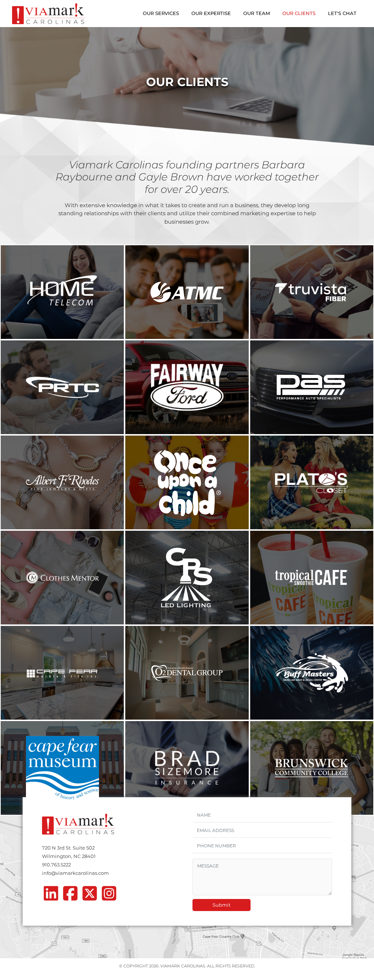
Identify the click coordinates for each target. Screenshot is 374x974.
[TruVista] (311, 292)
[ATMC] (187, 292)
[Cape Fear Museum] (62, 768)
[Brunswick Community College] (311, 768)
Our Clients (299, 13)
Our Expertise (211, 13)
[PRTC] (62, 387)
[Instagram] (109, 895)
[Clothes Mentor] (62, 577)
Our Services (161, 13)
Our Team (256, 13)
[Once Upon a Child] (187, 482)
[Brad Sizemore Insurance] (187, 768)
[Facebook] (70, 895)
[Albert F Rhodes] (62, 482)
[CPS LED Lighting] (187, 577)
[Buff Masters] (311, 672)
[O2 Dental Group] (187, 672)
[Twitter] (89, 895)
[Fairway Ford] (187, 387)
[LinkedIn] (51, 895)
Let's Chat (342, 13)
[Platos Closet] (311, 482)
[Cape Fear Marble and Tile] (62, 672)
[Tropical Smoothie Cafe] (311, 577)
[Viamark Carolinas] (48, 13)
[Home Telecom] (62, 292)
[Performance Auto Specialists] (311, 387)
